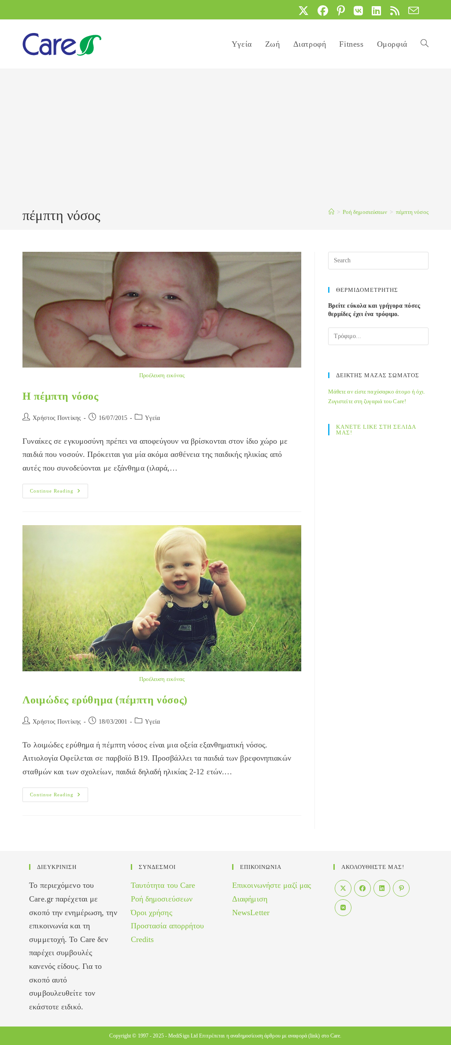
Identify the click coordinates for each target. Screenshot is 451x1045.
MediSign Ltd (183, 1036)
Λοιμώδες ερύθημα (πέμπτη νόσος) (105, 700)
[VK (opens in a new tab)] (358, 10)
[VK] (343, 907)
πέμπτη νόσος (412, 212)
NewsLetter (251, 912)
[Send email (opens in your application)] (411, 10)
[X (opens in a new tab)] (303, 10)
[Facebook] (362, 888)
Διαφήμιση (249, 898)
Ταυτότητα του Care (163, 885)
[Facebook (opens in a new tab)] (323, 10)
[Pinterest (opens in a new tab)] (341, 10)
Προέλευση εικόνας (162, 375)
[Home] (331, 212)
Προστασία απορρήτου (167, 925)
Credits (142, 939)
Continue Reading (59, 493)
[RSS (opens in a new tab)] (395, 10)
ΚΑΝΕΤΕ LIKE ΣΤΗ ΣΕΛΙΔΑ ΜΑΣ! (376, 429)
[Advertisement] (225, 139)
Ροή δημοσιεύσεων (162, 898)
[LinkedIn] (381, 888)
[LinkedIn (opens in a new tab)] (376, 10)
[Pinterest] (401, 888)
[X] (343, 888)
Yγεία (152, 418)
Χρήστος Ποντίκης (57, 418)
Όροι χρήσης (151, 912)
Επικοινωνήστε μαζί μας (271, 885)
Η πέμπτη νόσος (60, 396)
